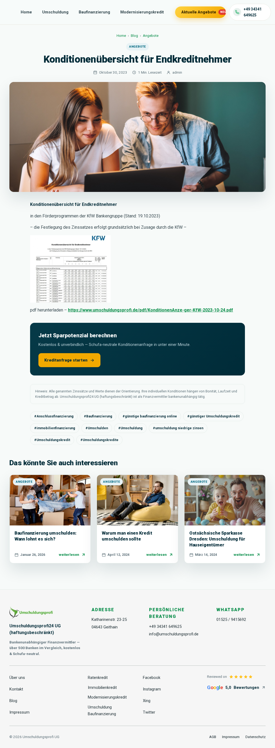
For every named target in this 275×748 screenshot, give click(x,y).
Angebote (150, 36)
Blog (134, 36)
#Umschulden (96, 428)
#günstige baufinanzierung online (149, 416)
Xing (146, 701)
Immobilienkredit (102, 687)
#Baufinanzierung (98, 416)
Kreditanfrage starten (66, 360)
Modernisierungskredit (142, 12)
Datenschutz (255, 737)
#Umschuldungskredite (99, 440)
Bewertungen (233, 687)
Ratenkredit (98, 677)
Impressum (19, 712)
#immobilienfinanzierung (54, 428)
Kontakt (16, 689)
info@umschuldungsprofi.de (173, 634)
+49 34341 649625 (165, 626)
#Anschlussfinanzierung (54, 416)
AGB (212, 737)
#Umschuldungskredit (52, 440)
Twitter (149, 712)
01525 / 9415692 (231, 619)
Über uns (17, 677)
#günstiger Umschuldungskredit (213, 416)
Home (26, 12)
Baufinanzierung (94, 12)
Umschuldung (55, 12)
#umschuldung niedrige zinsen (178, 428)
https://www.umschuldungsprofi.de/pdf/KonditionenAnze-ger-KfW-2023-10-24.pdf (150, 310)
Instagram (152, 689)
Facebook (151, 677)
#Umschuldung (130, 428)
